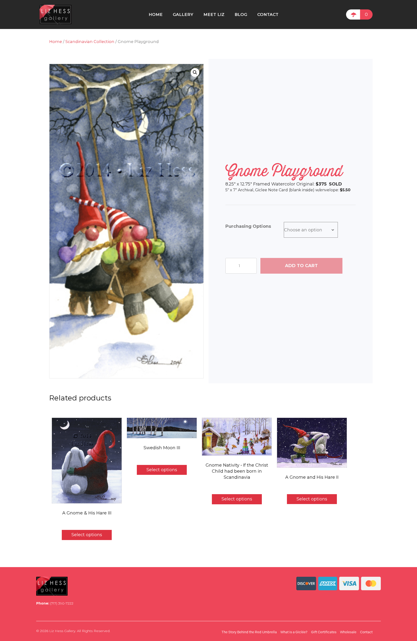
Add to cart (301, 265)
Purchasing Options (248, 226)
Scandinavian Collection (89, 41)
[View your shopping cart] (353, 14)
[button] (195, 72)
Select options (86, 534)
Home (55, 41)
